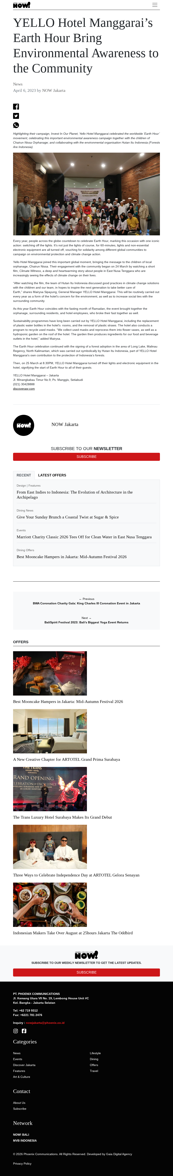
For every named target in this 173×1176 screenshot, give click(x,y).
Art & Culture (21, 1076)
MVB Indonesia (25, 1140)
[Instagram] (15, 1030)
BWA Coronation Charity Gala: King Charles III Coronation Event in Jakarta (86, 603)
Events (21, 530)
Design (21, 485)
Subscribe (19, 1108)
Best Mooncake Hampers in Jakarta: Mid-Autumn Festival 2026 (72, 556)
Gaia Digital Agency (119, 1154)
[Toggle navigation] (155, 5)
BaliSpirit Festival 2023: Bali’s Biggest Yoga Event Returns (86, 622)
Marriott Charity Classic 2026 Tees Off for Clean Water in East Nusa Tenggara (84, 536)
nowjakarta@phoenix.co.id (45, 1022)
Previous (86, 599)
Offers (94, 1065)
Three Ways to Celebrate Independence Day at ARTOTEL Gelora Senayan (76, 875)
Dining (94, 1059)
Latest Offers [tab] (52, 475)
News (18, 84)
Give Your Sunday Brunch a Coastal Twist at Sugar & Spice (68, 517)
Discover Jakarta (24, 1065)
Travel (94, 1071)
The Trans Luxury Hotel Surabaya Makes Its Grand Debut (63, 817)
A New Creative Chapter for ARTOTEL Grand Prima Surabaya (66, 759)
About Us (19, 1102)
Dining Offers (25, 550)
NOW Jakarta (53, 90)
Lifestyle (95, 1053)
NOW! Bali (21, 1134)
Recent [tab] (24, 475)
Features (34, 485)
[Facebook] (24, 1030)
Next (87, 618)
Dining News (25, 510)
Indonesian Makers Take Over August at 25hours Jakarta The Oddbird (73, 932)
